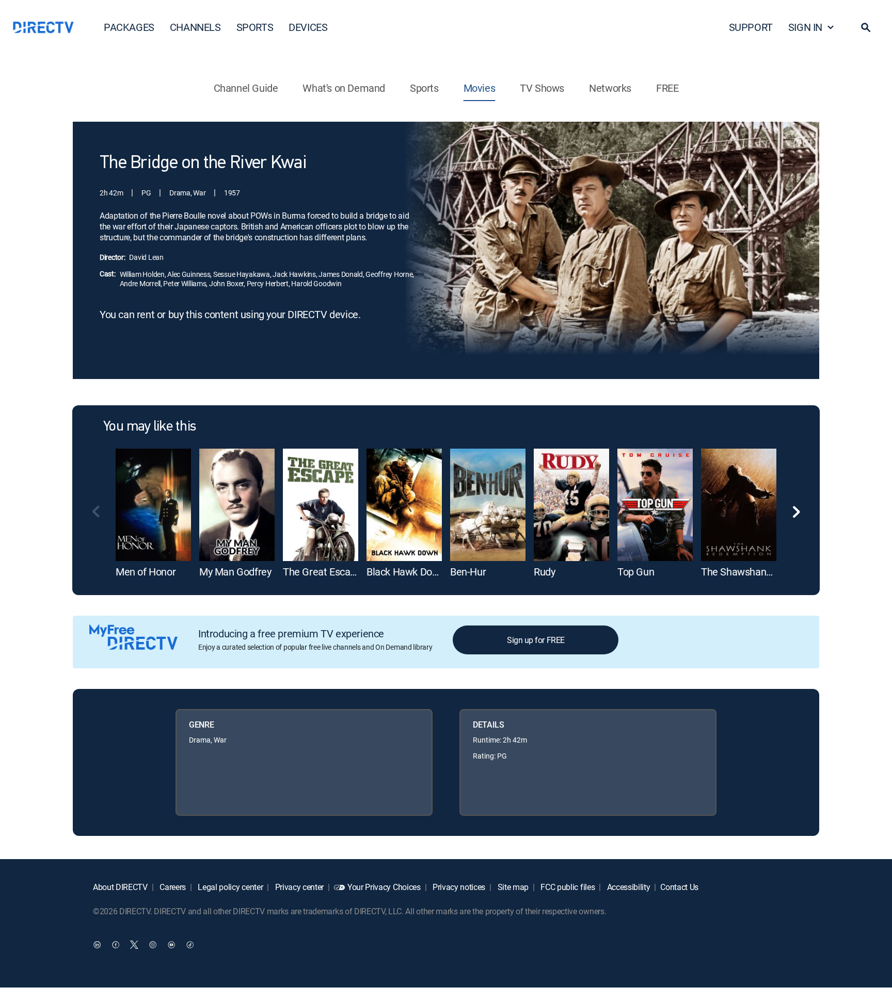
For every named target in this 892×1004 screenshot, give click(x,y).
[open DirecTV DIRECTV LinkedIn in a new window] (97, 945)
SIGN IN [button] (805, 27)
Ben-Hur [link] (468, 572)
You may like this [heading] (149, 427)
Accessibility (627, 887)
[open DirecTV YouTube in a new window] (171, 945)
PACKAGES (129, 27)
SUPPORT (751, 27)
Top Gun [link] (635, 572)
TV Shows (542, 88)
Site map (512, 887)
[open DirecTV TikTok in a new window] (190, 945)
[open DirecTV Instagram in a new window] (153, 945)
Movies (480, 88)
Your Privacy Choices (384, 887)
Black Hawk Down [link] (406, 572)
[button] (866, 27)
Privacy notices (458, 887)
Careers (172, 887)
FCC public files (567, 887)
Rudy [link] (544, 572)
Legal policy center (229, 887)
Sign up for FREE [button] (535, 640)
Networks (610, 88)
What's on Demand (343, 88)
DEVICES (308, 27)
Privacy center (298, 887)
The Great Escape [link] (322, 572)
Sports (424, 88)
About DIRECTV (120, 887)
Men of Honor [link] (146, 572)
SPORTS (255, 27)
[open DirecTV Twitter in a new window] (134, 945)
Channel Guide (246, 88)
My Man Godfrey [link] (235, 572)
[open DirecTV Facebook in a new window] (116, 945)
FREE (667, 88)
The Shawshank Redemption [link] (764, 572)
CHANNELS (195, 27)
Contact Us (679, 887)
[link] (153, 505)
